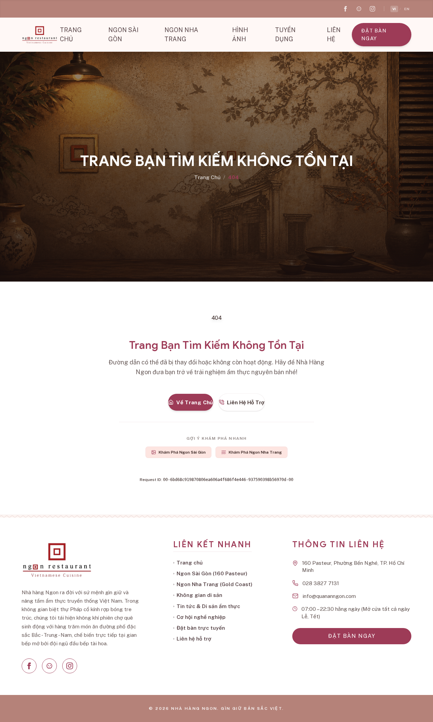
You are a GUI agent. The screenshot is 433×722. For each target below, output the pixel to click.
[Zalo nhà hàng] (359, 8)
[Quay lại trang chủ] (39, 35)
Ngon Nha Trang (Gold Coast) (212, 584)
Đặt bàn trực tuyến (199, 628)
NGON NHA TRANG (181, 34)
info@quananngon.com (329, 596)
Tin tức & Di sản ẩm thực (206, 606)
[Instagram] (69, 665)
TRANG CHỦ (71, 34)
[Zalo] (49, 665)
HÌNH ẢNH (240, 34)
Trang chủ (188, 562)
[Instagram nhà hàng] (372, 8)
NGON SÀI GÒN (123, 34)
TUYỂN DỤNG (285, 34)
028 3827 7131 (320, 583)
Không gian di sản (197, 595)
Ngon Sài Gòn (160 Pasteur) (210, 573)
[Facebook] (29, 665)
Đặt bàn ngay (373, 34)
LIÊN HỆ (334, 34)
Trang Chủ (207, 177)
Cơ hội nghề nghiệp (199, 617)
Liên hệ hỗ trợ (192, 638)
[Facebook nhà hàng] (345, 8)
